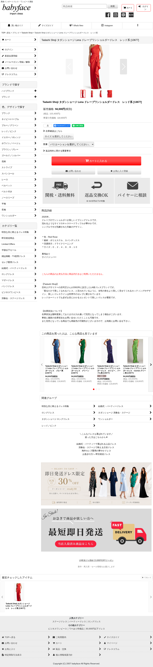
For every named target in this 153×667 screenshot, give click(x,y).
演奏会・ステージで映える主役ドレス (96, 447)
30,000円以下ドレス (95, 628)
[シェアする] (47, 125)
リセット (147, 577)
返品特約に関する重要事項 (58, 151)
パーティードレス (77, 621)
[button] (137, 25)
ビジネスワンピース (57, 628)
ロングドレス (94, 621)
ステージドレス (59, 621)
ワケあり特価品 (76, 628)
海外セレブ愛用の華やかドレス (96, 450)
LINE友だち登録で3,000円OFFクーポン (96, 560)
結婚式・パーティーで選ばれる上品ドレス (96, 444)
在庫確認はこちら (54, 131)
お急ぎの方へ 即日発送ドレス (96, 454)
